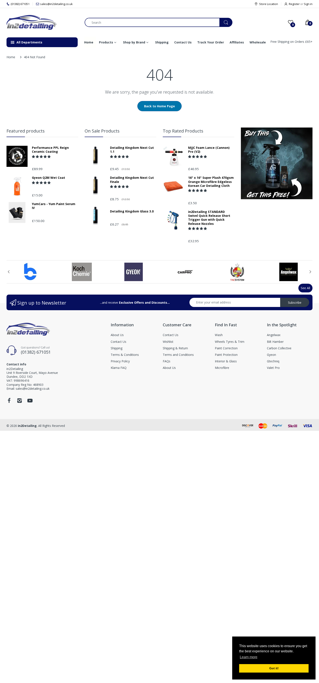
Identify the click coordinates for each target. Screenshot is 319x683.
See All (305, 288)
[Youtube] (30, 402)
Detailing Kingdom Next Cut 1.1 (132, 150)
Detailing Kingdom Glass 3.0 (132, 211)
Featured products (26, 131)
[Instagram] (19, 402)
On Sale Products (102, 131)
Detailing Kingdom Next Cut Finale (132, 180)
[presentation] (9, 272)
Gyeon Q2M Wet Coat (48, 178)
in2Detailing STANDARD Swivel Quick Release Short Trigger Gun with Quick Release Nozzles (209, 218)
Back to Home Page (159, 106)
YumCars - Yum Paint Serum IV (53, 206)
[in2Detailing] (42, 22)
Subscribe (294, 302)
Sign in (308, 4)
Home (11, 57)
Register (294, 4)
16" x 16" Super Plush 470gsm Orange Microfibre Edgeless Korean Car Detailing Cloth (211, 181)
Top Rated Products (183, 131)
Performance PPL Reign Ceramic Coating (50, 150)
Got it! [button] (274, 668)
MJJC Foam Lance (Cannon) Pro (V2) (209, 150)
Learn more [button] (248, 657)
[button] (41, 156)
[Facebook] (9, 402)
